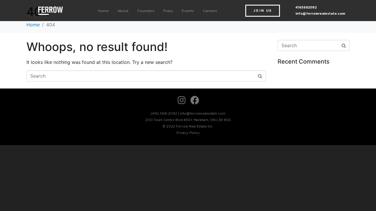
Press (168, 11)
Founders (146, 11)
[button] (262, 11)
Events (188, 11)
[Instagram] (181, 100)
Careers (210, 11)
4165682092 (306, 7)
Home (103, 11)
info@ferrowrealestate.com (320, 13)
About (123, 11)
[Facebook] (194, 100)
